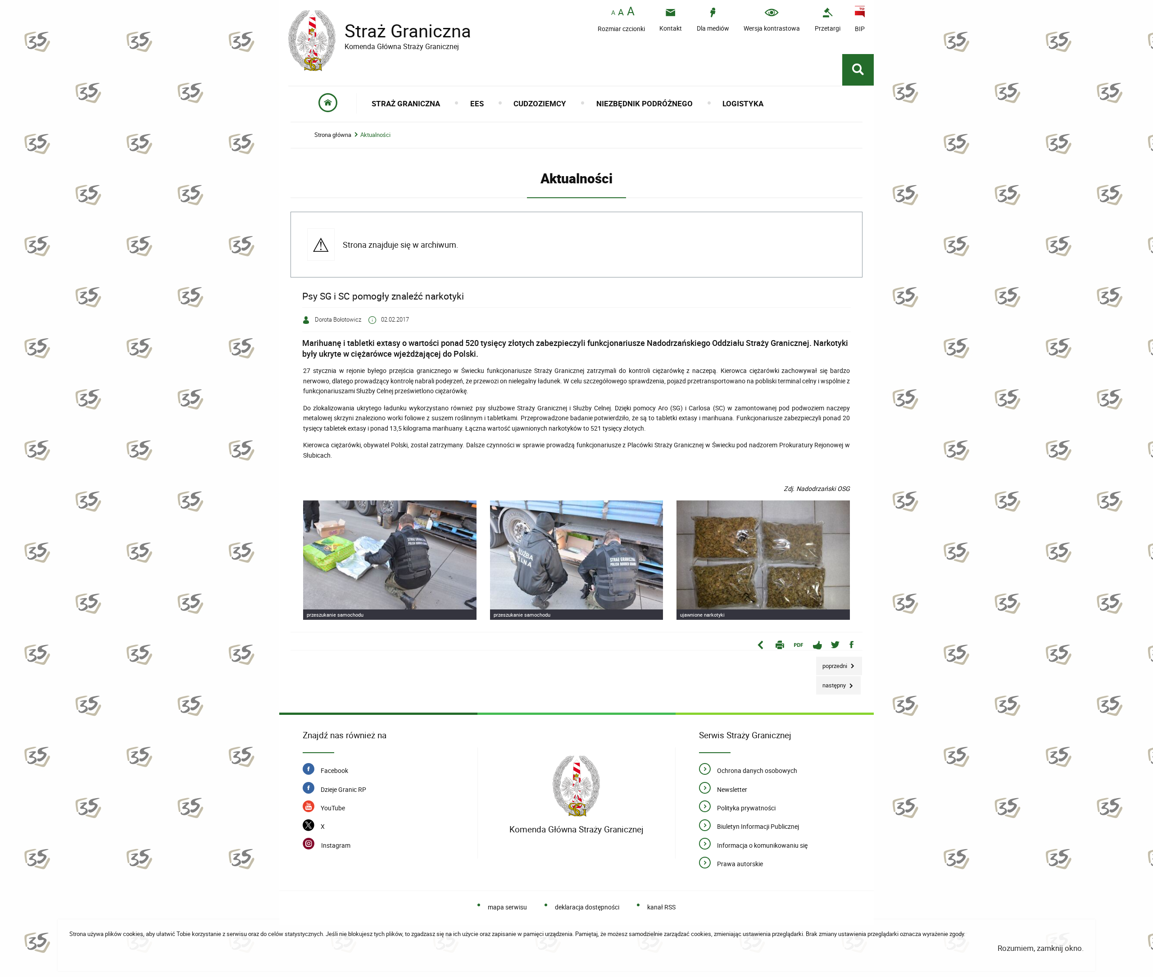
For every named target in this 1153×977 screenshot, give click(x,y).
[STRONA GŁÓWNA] (328, 103)
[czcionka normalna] (613, 13)
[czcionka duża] (631, 12)
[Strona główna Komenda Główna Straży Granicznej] (576, 786)
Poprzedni (832, 663)
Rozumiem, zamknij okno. (1041, 948)
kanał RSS (661, 907)
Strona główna (332, 135)
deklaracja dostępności (587, 907)
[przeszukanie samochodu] (390, 559)
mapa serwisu (507, 907)
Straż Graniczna (379, 30)
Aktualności (375, 135)
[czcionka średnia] (621, 12)
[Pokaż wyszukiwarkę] (858, 70)
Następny (831, 682)
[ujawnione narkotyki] (763, 559)
